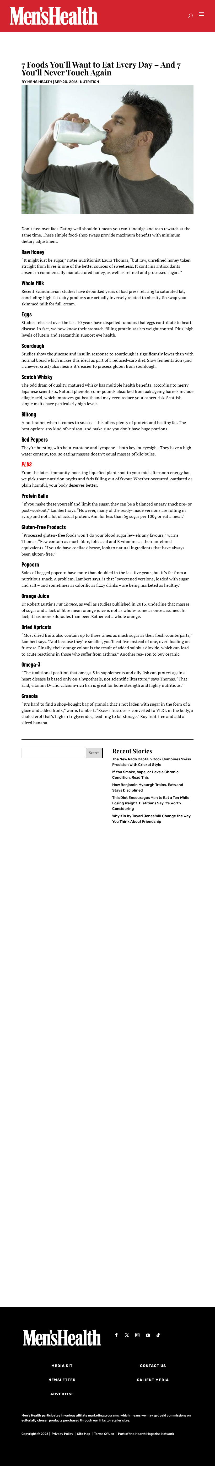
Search (94, 753)
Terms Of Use (104, 1434)
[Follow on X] (127, 1335)
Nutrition (89, 82)
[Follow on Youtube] (148, 1335)
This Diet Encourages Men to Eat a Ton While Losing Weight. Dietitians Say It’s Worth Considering (150, 803)
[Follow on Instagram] (137, 1335)
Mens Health (39, 82)
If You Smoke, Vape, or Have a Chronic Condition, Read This (95, 1134)
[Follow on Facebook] (116, 1335)
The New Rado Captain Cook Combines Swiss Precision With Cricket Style (105, 997)
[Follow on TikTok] (158, 1335)
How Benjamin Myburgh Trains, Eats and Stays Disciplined (94, 1269)
